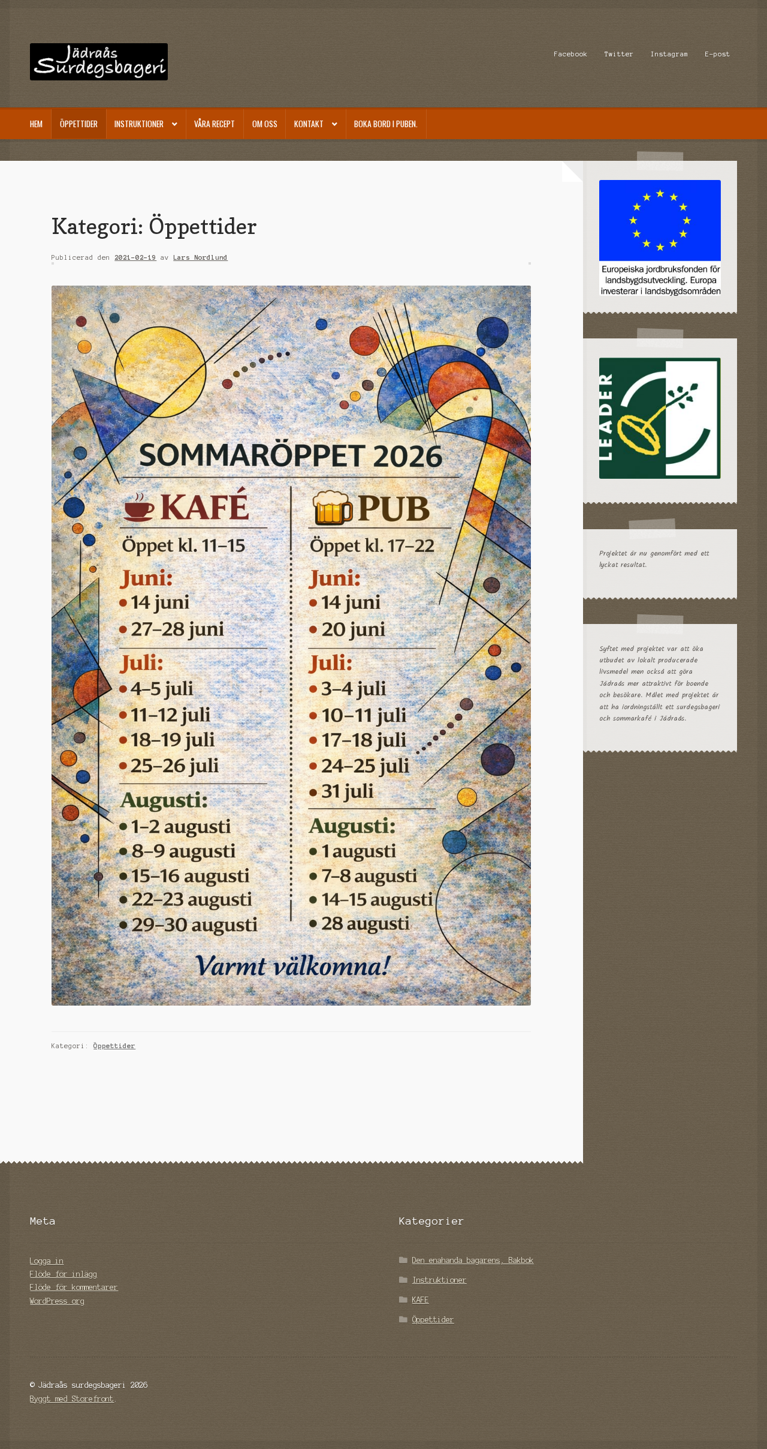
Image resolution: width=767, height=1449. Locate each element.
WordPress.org (57, 1301)
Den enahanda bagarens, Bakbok (473, 1260)
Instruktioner (139, 124)
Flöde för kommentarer (74, 1287)
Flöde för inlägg (63, 1274)
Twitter (619, 54)
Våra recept (214, 124)
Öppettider (79, 124)
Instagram (670, 54)
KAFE (420, 1300)
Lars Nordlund (200, 257)
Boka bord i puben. (386, 124)
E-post (717, 54)
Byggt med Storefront (72, 1399)
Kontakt (309, 124)
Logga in (47, 1261)
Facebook (571, 54)
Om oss (264, 124)
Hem (36, 124)
